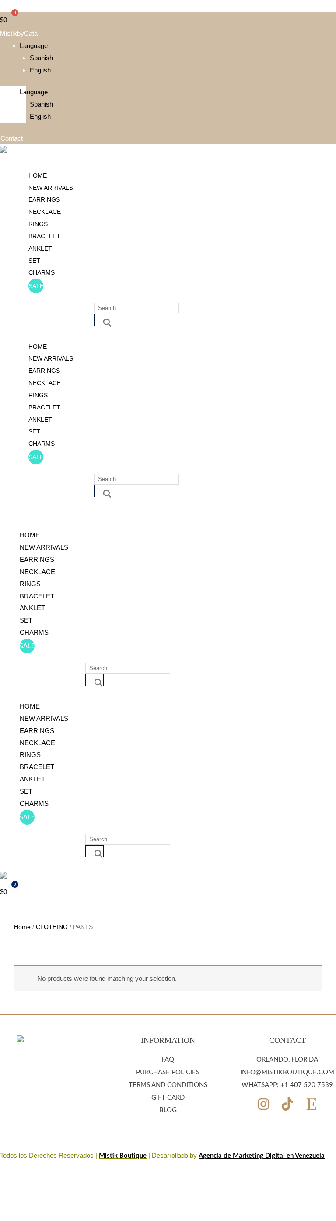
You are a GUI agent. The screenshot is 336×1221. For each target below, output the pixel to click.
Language (34, 45)
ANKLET (40, 248)
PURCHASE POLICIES (168, 1072)
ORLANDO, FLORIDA (287, 1059)
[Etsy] (311, 1104)
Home (22, 927)
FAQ (167, 1059)
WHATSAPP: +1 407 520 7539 (287, 1085)
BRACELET (44, 236)
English (40, 70)
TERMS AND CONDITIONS (168, 1085)
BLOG (168, 1110)
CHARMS (41, 272)
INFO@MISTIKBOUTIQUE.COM (287, 1072)
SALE (35, 285)
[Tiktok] (287, 1104)
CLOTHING (52, 927)
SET (34, 260)
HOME (37, 175)
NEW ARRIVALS (50, 187)
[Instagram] (263, 1104)
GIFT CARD (168, 1097)
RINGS (38, 223)
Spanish (41, 58)
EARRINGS (44, 199)
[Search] (103, 320)
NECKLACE (44, 211)
